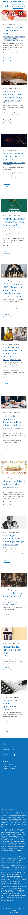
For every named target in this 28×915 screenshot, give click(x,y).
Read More (7, 59)
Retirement (15, 38)
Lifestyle (14, 489)
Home (3, 8)
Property (5, 38)
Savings (5, 487)
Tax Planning (14, 36)
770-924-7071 (7, 747)
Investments (20, 40)
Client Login (5, 26)
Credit (9, 489)
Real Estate (22, 36)
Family (9, 38)
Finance (14, 40)
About (3, 11)
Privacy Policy (6, 29)
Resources (5, 19)
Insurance (5, 489)
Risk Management (7, 40)
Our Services (5, 15)
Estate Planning (7, 36)
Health (15, 228)
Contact (4, 22)
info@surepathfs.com (9, 749)
